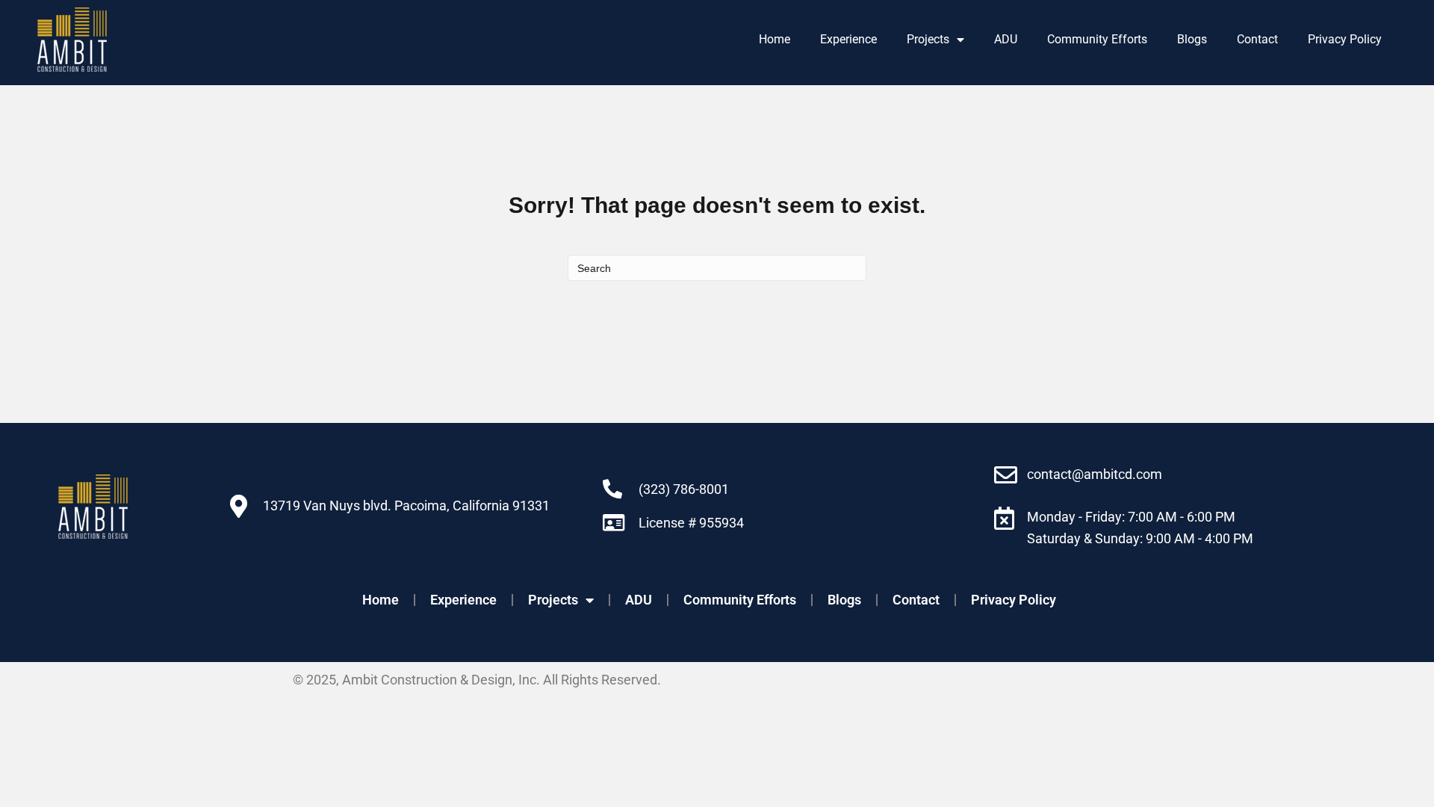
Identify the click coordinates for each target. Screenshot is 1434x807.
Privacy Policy (1345, 39)
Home (774, 39)
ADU (1005, 39)
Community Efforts (1097, 39)
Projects (928, 39)
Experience (848, 39)
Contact (1257, 39)
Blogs (1192, 39)
